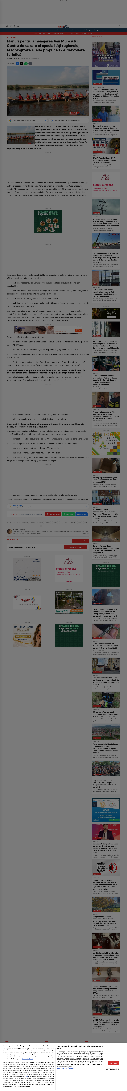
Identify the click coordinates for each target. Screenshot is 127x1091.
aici (27, 1076)
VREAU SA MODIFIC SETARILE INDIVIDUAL (112, 1068)
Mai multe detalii (27, 1059)
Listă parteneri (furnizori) (65, 1068)
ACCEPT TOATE (113, 1063)
